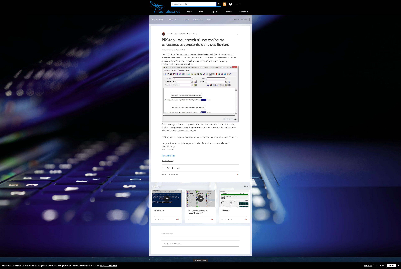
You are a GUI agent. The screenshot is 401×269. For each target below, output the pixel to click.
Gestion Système (167, 161)
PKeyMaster (159, 211)
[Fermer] (398, 265)
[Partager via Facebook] (163, 168)
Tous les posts (157, 19)
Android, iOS (172, 19)
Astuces (185, 19)
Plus (209, 19)
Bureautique (198, 19)
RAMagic (225, 211)
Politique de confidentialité (108, 266)
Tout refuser (380, 266)
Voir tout (247, 186)
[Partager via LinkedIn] (173, 168)
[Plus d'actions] (238, 34)
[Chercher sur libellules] (218, 4)
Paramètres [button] (368, 266)
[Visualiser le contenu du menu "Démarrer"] (201, 198)
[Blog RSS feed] (224, 4)
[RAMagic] (234, 198)
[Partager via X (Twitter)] (168, 168)
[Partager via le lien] (178, 168)
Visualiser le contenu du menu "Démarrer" (198, 212)
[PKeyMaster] (167, 198)
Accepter (391, 266)
